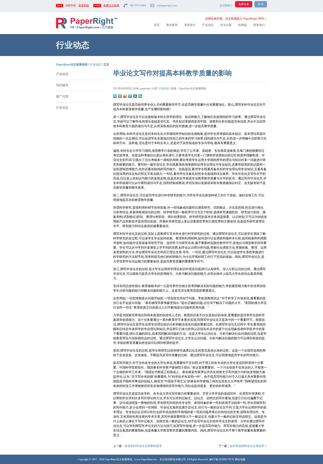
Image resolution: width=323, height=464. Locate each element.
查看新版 (83, 5)
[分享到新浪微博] (125, 96)
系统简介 (190, 25)
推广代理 (62, 96)
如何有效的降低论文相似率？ (248, 446)
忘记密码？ (226, 5)
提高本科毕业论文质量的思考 (143, 446)
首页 (157, 25)
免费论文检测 (111, 5)
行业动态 (95, 64)
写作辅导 (62, 85)
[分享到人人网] (135, 96)
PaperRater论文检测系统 (72, 64)
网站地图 (240, 459)
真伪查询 (172, 25)
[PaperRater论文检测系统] (86, 28)
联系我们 (259, 25)
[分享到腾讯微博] (130, 96)
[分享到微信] (140, 96)
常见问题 (226, 25)
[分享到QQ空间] (120, 96)
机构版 (242, 25)
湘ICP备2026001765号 (221, 459)
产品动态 (208, 25)
